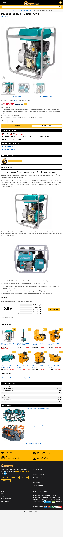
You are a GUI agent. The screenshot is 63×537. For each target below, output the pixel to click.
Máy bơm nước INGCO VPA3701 (37, 366)
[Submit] (59, 7)
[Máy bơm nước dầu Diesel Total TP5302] (8, 335)
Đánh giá (3, 16)
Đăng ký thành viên (5, 496)
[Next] (58, 50)
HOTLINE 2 (25, 477)
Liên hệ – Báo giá (37, 488)
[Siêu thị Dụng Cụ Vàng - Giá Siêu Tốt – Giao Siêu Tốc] (31, 2)
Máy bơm (19, 378)
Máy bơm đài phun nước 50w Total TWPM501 (23, 344)
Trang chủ (13, 10)
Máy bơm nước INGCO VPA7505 (22, 366)
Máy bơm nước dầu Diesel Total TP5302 (7, 344)
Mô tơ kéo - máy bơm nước (24, 10)
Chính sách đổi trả (37, 482)
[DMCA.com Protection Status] (57, 501)
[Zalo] (5, 473)
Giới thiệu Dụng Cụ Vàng (38, 469)
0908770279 (11, 160)
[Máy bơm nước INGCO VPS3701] (39, 335)
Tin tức (3, 504)
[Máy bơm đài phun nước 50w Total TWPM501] (24, 335)
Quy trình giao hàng (37, 477)
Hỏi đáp (9, 16)
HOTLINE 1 (6, 477)
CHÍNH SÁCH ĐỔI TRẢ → (8, 146)
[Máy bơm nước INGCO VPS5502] (55, 358)
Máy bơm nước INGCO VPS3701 (37, 344)
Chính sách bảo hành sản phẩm (40, 480)
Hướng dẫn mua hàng (38, 471)
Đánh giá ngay (54, 309)
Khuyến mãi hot (5, 501)
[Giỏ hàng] (60, 2)
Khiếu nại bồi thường (38, 485)
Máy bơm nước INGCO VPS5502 (53, 366)
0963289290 (18, 160)
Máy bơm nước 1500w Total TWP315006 (6, 366)
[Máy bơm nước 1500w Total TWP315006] (8, 358)
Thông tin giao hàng (6, 498)
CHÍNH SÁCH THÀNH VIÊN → (9, 151)
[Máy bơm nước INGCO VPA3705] (55, 335)
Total (15, 100)
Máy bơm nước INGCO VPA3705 (53, 344)
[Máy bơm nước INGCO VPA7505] (24, 358)
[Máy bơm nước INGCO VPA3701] (39, 358)
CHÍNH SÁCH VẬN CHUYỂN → (9, 149)
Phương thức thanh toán (39, 474)
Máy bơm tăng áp (28, 378)
